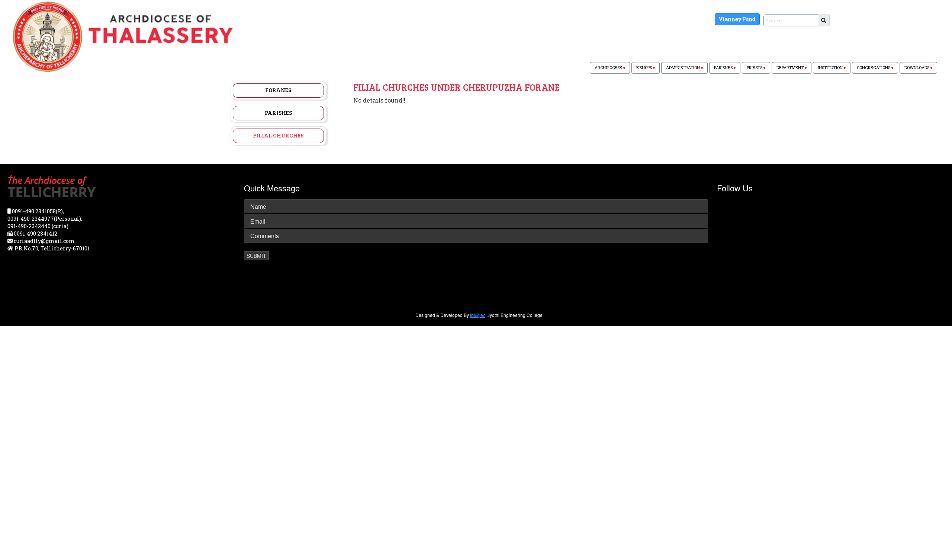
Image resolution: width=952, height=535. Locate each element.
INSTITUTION (831, 67)
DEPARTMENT (790, 67)
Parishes (278, 112)
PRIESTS (755, 67)
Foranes (278, 90)
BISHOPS (644, 67)
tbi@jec (477, 315)
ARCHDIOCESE (609, 67)
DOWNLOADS (917, 67)
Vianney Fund (737, 19)
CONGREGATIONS (874, 67)
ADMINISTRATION (683, 67)
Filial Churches (278, 135)
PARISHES (724, 67)
